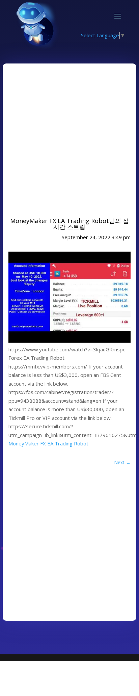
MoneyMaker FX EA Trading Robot (48, 443)
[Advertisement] (69, 138)
